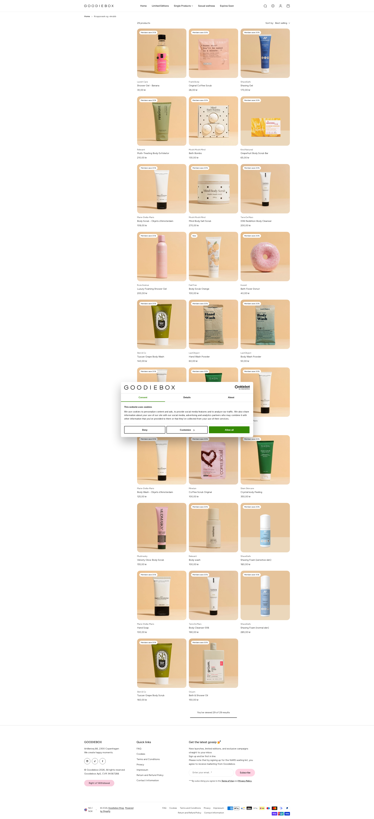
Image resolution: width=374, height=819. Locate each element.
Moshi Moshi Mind (197, 149)
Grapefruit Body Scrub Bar (254, 153)
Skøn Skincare (247, 488)
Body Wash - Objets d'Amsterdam (155, 492)
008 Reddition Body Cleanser (256, 221)
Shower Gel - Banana (148, 85)
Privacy (140, 764)
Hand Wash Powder (199, 356)
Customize (185, 430)
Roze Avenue (143, 285)
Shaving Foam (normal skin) (255, 627)
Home (87, 16)
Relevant (141, 149)
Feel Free (193, 285)
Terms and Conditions (148, 759)
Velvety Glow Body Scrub (150, 560)
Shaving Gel (247, 85)
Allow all (229, 430)
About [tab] (231, 397)
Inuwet (244, 285)
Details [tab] (187, 397)
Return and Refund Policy (150, 775)
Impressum (142, 769)
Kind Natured (247, 149)
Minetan (192, 488)
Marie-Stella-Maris (145, 217)
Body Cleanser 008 (199, 627)
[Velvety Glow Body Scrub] (161, 527)
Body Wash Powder (251, 356)
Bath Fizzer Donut (250, 288)
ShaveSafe (246, 82)
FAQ (139, 748)
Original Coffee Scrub (200, 85)
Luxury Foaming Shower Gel (152, 288)
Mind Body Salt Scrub (200, 221)
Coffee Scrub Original (200, 492)
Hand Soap (143, 627)
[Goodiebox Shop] (99, 6)
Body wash (194, 560)
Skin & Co (141, 353)
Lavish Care (142, 82)
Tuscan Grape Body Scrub (150, 695)
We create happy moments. (98, 752)
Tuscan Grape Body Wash (150, 356)
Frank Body (194, 82)
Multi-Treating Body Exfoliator (153, 153)
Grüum (192, 692)
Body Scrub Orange (199, 288)
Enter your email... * (202, 772)
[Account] (280, 6)
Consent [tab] (143, 397)
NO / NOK (90, 810)
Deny (144, 430)
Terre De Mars (247, 217)
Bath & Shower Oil (198, 695)
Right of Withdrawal (99, 783)
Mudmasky (142, 556)
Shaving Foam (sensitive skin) (256, 560)
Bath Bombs (195, 153)
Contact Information (148, 780)
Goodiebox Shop (116, 808)
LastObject (194, 353)
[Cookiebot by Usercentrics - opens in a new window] (237, 387)
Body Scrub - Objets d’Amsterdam (155, 221)
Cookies (141, 754)
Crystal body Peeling (251, 492)
